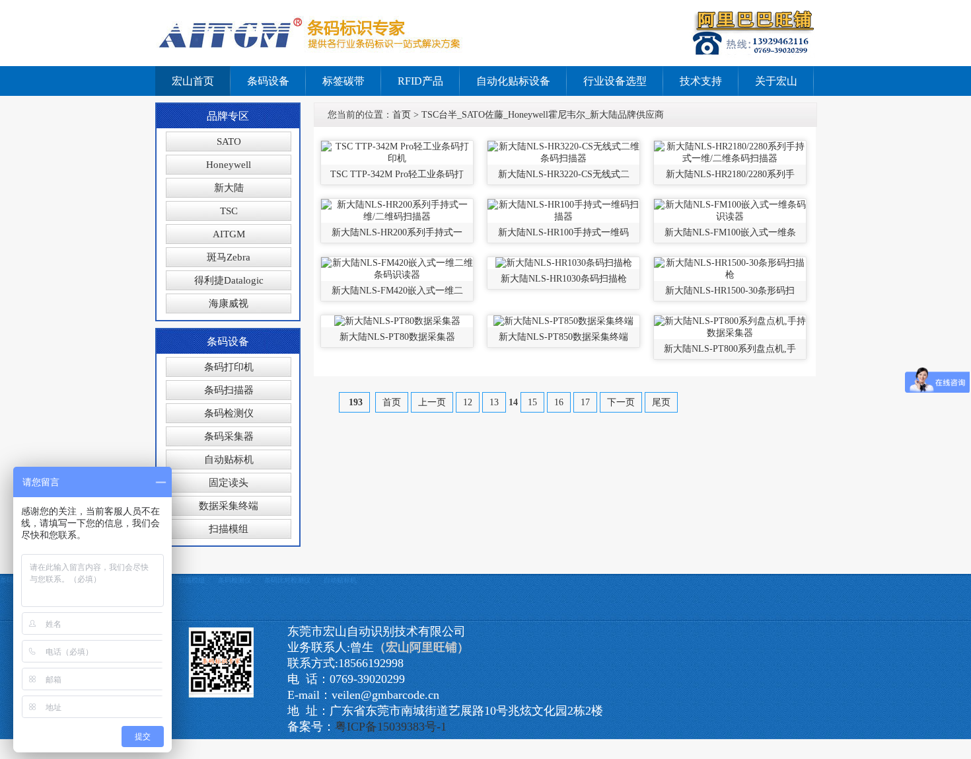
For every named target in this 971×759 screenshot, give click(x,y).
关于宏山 (776, 81)
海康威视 (228, 303)
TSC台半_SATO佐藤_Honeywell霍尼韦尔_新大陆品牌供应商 (542, 115)
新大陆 (229, 187)
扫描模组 (228, 529)
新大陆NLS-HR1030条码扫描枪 (564, 279)
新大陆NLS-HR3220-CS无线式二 (563, 174)
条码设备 (268, 81)
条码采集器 (229, 436)
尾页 (661, 402)
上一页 (432, 402)
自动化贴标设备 (513, 81)
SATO (229, 141)
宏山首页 (193, 81)
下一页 (621, 402)
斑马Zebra (228, 257)
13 (494, 402)
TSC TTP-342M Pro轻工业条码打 (397, 174)
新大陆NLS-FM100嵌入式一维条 (730, 232)
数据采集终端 (228, 505)
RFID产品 (420, 81)
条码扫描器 (229, 390)
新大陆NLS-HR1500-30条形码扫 (730, 291)
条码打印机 (229, 367)
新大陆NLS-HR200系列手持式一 (397, 232)
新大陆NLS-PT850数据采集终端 (563, 337)
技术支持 (701, 81)
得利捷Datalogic (229, 280)
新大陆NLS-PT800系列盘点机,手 (730, 349)
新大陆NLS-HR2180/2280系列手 (730, 174)
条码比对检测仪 (287, 580)
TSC (229, 211)
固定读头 (228, 482)
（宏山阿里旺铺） (421, 647)
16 (558, 402)
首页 (401, 115)
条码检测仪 (229, 413)
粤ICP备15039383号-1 (391, 726)
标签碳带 (343, 81)
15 (532, 402)
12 (467, 402)
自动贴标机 (229, 459)
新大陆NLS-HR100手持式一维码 (563, 232)
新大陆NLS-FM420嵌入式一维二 (397, 291)
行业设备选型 (615, 81)
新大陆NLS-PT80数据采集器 (397, 337)
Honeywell (228, 164)
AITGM (229, 234)
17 (585, 402)
